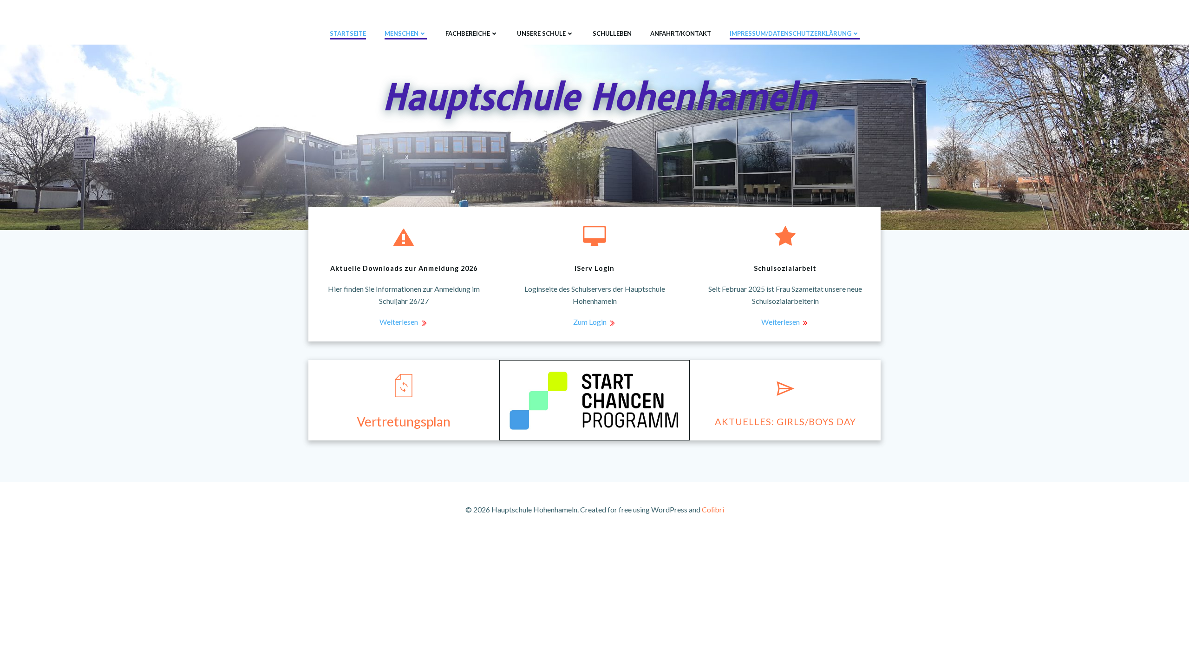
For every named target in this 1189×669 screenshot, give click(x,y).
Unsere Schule (541, 33)
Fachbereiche (467, 33)
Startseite (348, 33)
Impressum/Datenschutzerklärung (790, 33)
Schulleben (612, 33)
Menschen (401, 33)
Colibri (713, 509)
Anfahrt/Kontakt (680, 33)
